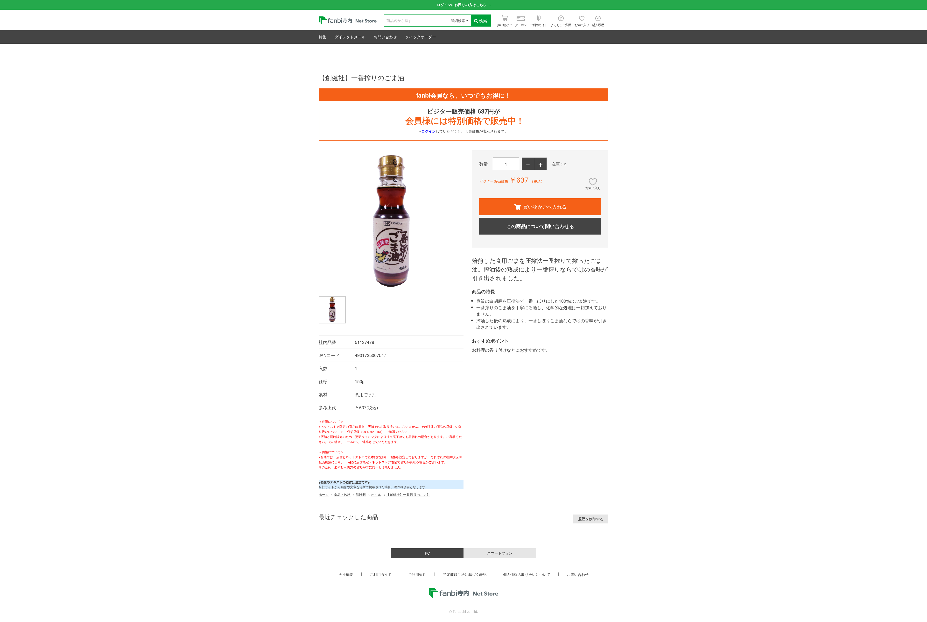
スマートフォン (500, 553)
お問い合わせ (385, 37)
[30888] (332, 309)
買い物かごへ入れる (545, 206)
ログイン (428, 131)
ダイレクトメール (350, 37)
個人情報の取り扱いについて (526, 574)
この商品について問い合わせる (540, 225)
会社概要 (346, 574)
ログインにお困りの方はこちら (462, 4)
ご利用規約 (417, 574)
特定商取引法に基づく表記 (464, 574)
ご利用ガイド (381, 574)
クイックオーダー (420, 37)
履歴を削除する (591, 518)
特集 (322, 37)
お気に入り (593, 188)
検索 (483, 20)
